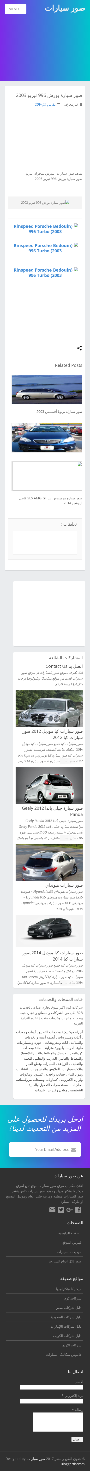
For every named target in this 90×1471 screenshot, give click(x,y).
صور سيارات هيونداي (64, 885)
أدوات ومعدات (26, 1032)
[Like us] (78, 1210)
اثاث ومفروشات (56, 1042)
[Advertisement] (45, 48)
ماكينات (76, 1085)
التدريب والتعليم (46, 1058)
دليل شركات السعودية (65, 1317)
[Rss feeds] (52, 1210)
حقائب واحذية (55, 1074)
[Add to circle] (69, 1210)
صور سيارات (36, 1458)
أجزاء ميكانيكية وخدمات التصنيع (61, 1032)
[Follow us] (61, 1210)
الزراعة (63, 1063)
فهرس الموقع (71, 1242)
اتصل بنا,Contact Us (64, 666)
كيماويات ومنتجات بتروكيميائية (37, 1079)
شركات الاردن (71, 1345)
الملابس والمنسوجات (45, 1069)
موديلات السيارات (69, 1251)
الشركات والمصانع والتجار (46, 1012)
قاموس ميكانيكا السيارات (63, 1354)
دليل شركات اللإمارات (65, 1326)
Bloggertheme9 (73, 1464)
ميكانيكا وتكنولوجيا (70, 1191)
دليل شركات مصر (68, 1307)
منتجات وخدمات (60, 1018)
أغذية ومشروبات (69, 1037)
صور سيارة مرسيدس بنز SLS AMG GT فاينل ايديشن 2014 (50, 500)
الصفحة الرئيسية (69, 1233)
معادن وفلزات (57, 1090)
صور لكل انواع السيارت (65, 1261)
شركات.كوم (72, 1298)
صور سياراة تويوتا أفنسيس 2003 (59, 411)
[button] (79, 348)
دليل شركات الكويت (67, 1335)
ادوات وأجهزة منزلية (59, 1047)
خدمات (40, 1090)
